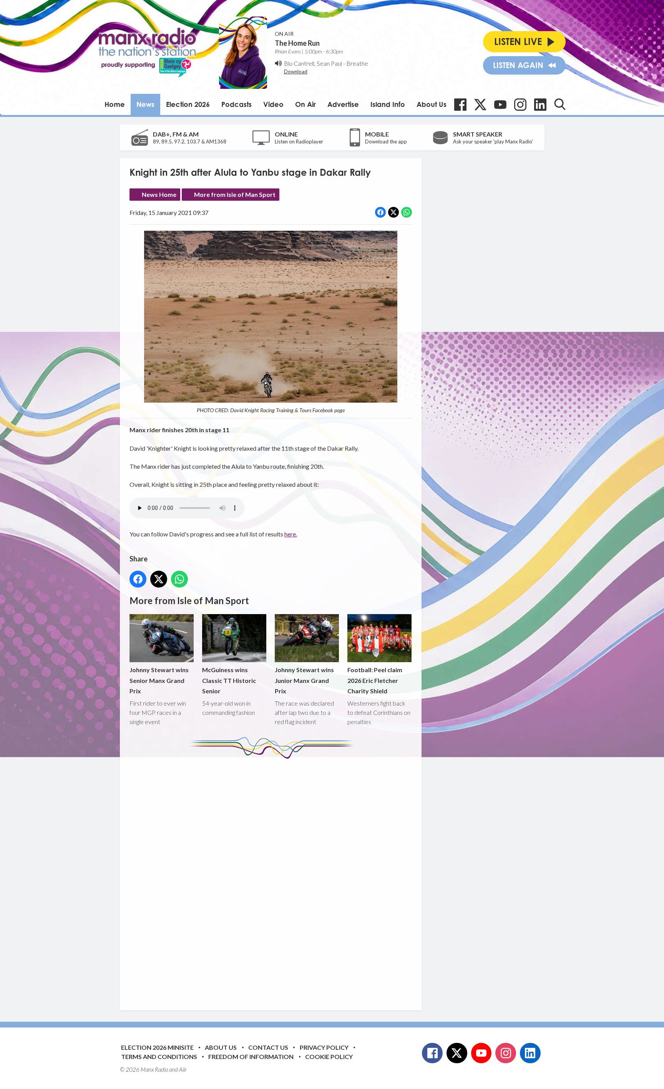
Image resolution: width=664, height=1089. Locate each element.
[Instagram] (520, 104)
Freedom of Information (251, 1056)
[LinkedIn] (540, 104)
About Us (432, 104)
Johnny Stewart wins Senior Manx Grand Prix (159, 680)
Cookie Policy (329, 1056)
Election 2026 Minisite (157, 1047)
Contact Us (268, 1047)
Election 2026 (188, 104)
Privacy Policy (324, 1047)
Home (115, 104)
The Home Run (297, 43)
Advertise (343, 104)
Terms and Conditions (159, 1056)
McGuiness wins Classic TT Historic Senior (229, 680)
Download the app (386, 141)
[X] (480, 104)
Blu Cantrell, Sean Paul (313, 63)
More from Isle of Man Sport (235, 194)
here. (290, 534)
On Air (305, 104)
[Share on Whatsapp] (406, 212)
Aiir (183, 1069)
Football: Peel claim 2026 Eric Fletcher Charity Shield (374, 680)
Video (273, 104)
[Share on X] (393, 212)
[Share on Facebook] (380, 212)
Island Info (387, 104)
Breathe (357, 63)
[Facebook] (460, 104)
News (145, 104)
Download (295, 71)
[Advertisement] (273, 878)
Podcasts (236, 104)
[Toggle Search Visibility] (560, 104)
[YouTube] (500, 104)
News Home (159, 194)
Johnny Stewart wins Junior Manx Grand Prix (304, 680)
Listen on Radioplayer (299, 141)
